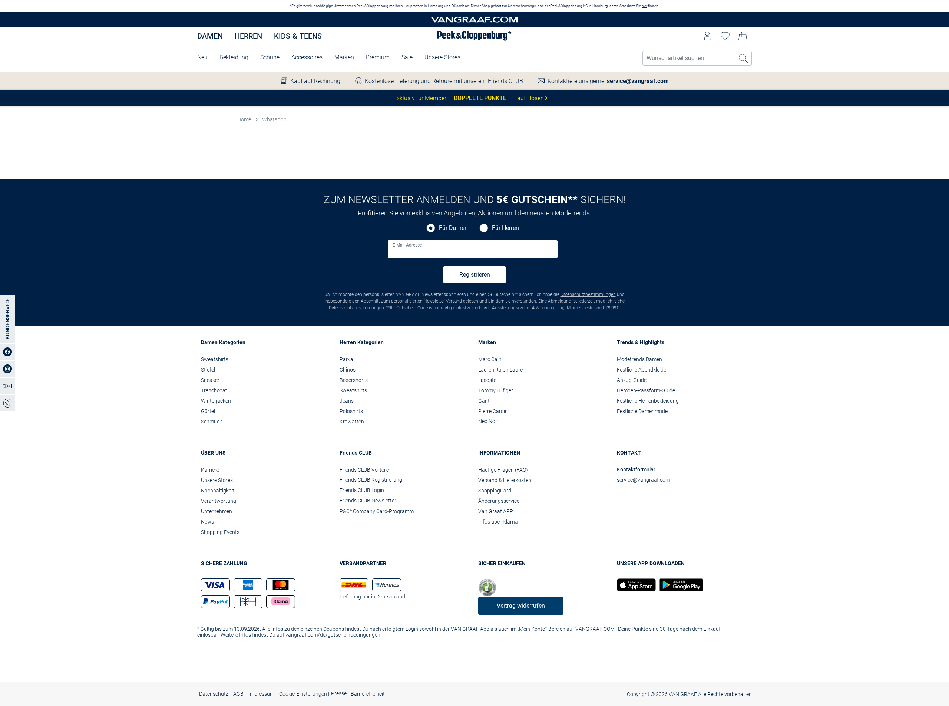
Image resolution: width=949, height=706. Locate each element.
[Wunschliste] (725, 36)
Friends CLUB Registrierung (371, 480)
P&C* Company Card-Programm (377, 511)
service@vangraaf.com (638, 81)
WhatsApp (274, 119)
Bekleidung (233, 57)
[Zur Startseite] (474, 20)
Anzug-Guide (632, 380)
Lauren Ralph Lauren (502, 370)
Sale (407, 57)
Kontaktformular (636, 469)
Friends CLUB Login (362, 490)
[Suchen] (743, 58)
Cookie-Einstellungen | (304, 694)
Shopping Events (220, 532)
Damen (210, 36)
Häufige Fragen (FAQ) (503, 470)
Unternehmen (216, 511)
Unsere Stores (442, 57)
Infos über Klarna (498, 522)
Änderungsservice (498, 501)
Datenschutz (213, 694)
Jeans (347, 401)
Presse (339, 694)
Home (244, 119)
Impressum (261, 694)
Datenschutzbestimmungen (588, 294)
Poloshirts (351, 411)
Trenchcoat (214, 390)
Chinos (348, 370)
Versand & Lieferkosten (504, 480)
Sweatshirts (214, 359)
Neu (202, 57)
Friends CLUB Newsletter (368, 501)
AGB (238, 694)
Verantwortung (218, 501)
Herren (248, 36)
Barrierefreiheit (368, 694)
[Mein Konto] (707, 36)
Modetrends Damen (639, 359)
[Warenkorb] (742, 36)
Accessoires (307, 57)
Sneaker (210, 380)
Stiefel (208, 370)
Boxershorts (354, 380)
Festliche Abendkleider (642, 370)
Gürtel (208, 411)
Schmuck (211, 422)
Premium (378, 57)
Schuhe (270, 57)
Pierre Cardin (493, 411)
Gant (484, 401)
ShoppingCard (494, 491)
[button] (707, 36)
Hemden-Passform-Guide (646, 390)
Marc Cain (490, 359)
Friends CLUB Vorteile (364, 470)
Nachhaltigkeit (217, 491)
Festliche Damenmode (642, 411)
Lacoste (487, 380)
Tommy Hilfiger (495, 390)
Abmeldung (559, 301)
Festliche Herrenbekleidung (648, 401)
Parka (346, 359)
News (207, 522)
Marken (344, 57)
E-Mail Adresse (407, 245)
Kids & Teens (298, 36)
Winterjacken (216, 401)
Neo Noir (488, 421)
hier (644, 6)
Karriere (210, 470)
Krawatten (352, 422)
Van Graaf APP (495, 511)
